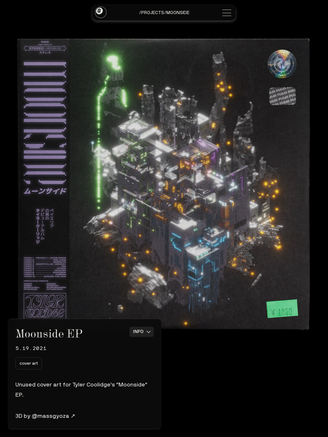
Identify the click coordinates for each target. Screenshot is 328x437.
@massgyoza (50, 416)
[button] (29, 363)
